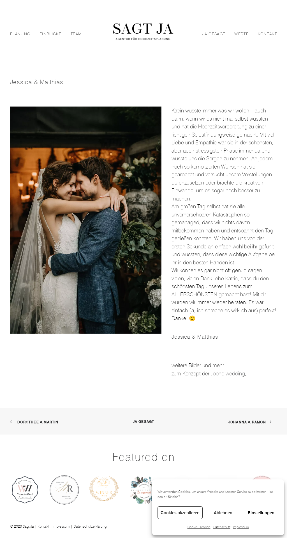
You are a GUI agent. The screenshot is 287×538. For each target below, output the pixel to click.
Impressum (241, 527)
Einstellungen (261, 512)
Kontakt (267, 33)
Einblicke (50, 33)
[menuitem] (22, 34)
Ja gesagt (213, 33)
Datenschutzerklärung (90, 526)
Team (76, 33)
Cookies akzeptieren (180, 512)
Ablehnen (223, 512)
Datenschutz (221, 527)
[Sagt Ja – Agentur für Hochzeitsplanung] (143, 34)
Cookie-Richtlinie (199, 527)
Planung (20, 33)
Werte (241, 33)
